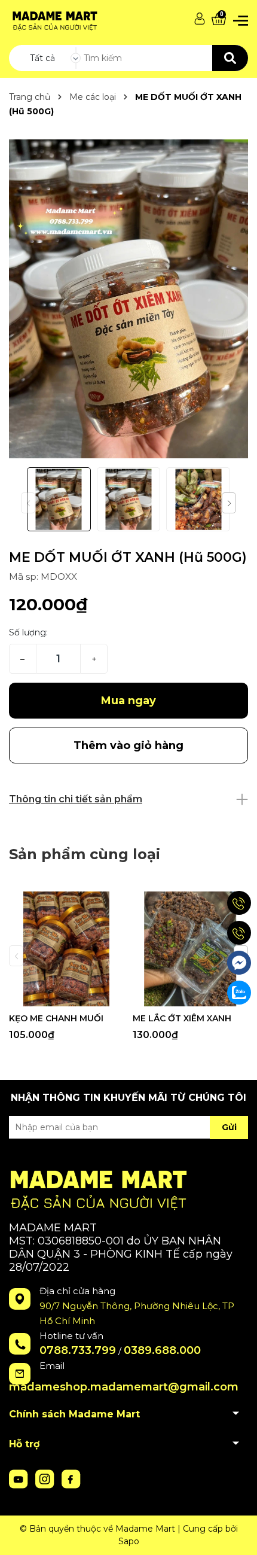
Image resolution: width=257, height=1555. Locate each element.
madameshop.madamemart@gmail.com (123, 1386)
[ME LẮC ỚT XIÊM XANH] (190, 948)
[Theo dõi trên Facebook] (71, 1478)
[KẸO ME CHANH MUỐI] (66, 948)
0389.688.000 (162, 1350)
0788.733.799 (77, 1350)
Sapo (128, 1541)
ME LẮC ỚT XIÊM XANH (182, 1018)
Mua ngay (128, 700)
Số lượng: (28, 632)
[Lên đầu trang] (236, 1534)
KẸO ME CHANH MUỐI (56, 1018)
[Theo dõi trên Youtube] (19, 1478)
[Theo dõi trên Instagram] (46, 1478)
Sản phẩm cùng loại (84, 854)
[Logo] (53, 18)
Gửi (229, 1127)
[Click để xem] (128, 298)
